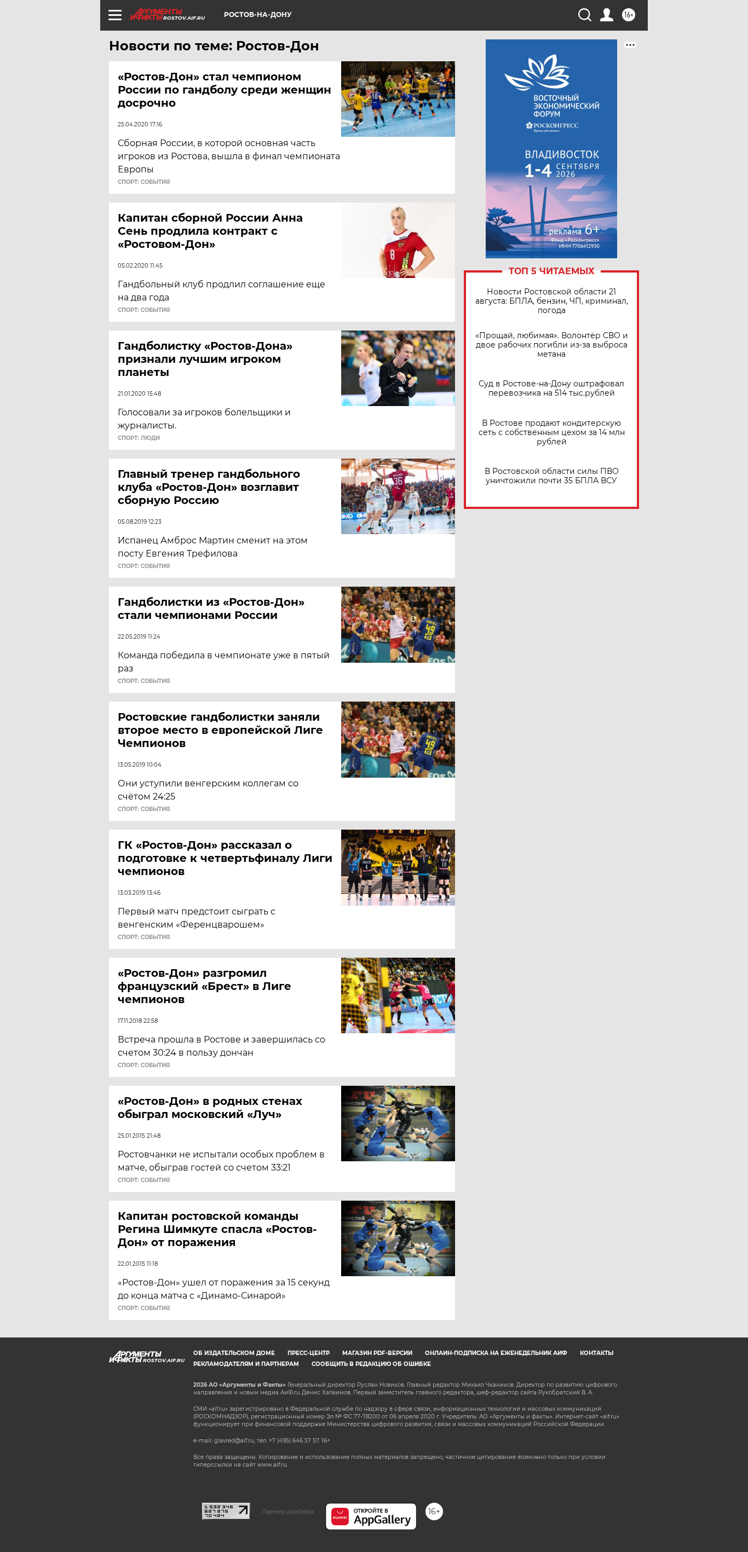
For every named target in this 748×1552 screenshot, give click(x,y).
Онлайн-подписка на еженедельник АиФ (496, 1353)
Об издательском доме (234, 1353)
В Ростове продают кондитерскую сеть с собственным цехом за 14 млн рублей (552, 433)
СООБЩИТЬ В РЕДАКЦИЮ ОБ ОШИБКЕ (371, 1364)
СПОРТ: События (144, 182)
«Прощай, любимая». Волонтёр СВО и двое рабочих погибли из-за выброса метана (551, 345)
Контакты (596, 1353)
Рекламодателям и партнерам (246, 1364)
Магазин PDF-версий (377, 1353)
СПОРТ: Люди (139, 438)
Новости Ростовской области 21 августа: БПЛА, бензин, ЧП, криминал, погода (551, 301)
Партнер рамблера (288, 1511)
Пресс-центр (308, 1353)
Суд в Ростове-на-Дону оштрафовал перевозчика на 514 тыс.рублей (551, 388)
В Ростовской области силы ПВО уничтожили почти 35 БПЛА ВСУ (552, 476)
